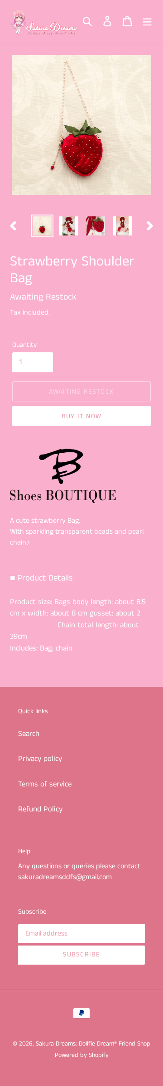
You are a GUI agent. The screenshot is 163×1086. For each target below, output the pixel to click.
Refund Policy (40, 809)
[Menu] (147, 21)
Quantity (24, 345)
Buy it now (81, 416)
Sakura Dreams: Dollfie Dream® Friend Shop (93, 1043)
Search (28, 733)
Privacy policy (40, 758)
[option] (42, 226)
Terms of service (45, 784)
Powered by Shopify (82, 1055)
